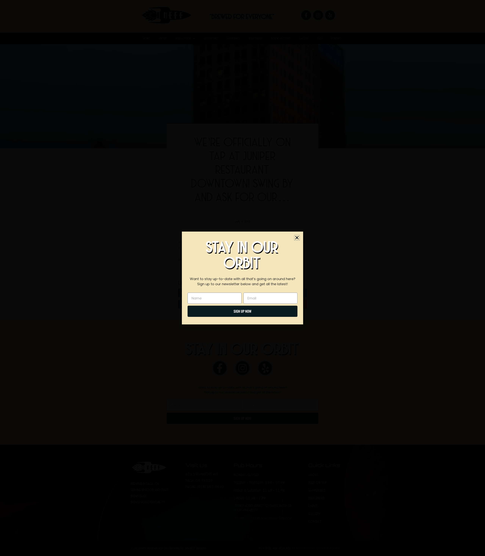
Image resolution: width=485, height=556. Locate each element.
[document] (242, 278)
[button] (297, 237)
